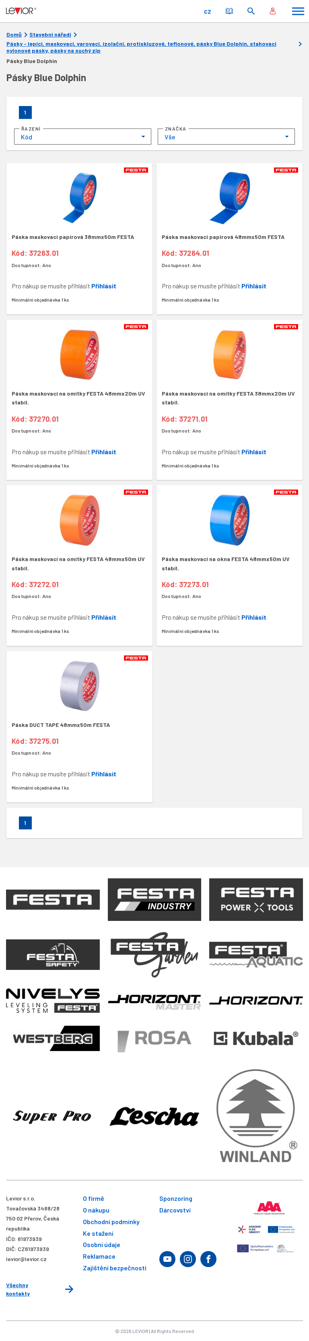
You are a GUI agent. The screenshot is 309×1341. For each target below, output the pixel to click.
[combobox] (82, 137)
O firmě (93, 1198)
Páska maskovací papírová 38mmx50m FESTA (73, 236)
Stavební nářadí (50, 34)
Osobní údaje (101, 1244)
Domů (14, 34)
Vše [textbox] (170, 137)
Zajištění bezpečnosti (114, 1268)
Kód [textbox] (26, 137)
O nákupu (96, 1210)
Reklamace (99, 1256)
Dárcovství (175, 1210)
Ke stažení (98, 1233)
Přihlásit (103, 286)
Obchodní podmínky (111, 1221)
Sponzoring (175, 1198)
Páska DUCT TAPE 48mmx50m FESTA (61, 724)
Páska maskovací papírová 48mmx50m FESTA (223, 236)
